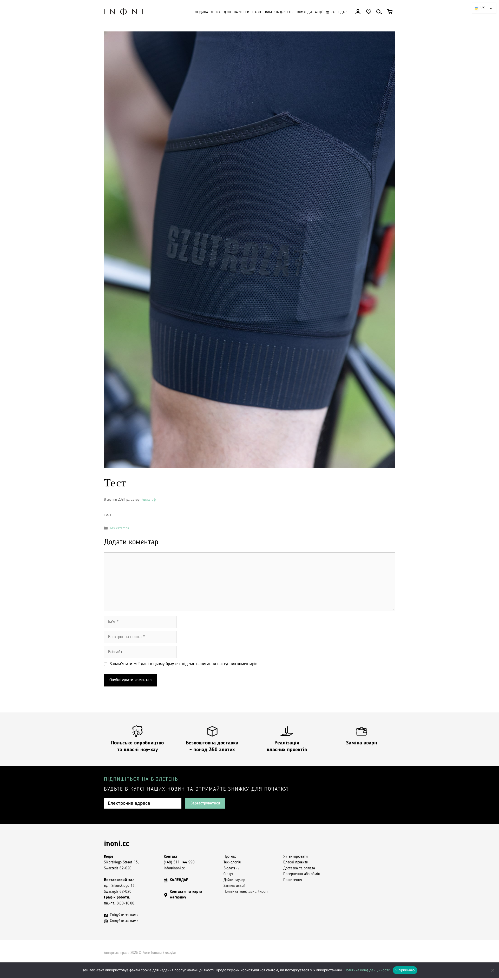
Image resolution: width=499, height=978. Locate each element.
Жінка (216, 12)
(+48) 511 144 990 (179, 862)
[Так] (492, 970)
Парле (257, 12)
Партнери (241, 12)
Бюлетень (231, 868)
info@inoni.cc (174, 868)
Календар (338, 12)
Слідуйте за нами (124, 915)
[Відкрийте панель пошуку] (379, 12)
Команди (304, 12)
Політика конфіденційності (246, 892)
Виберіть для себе (279, 12)
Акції (319, 12)
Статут (228, 874)
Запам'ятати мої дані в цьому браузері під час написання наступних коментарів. (184, 664)
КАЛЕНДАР (179, 880)
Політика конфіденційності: (367, 970)
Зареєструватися (205, 803)
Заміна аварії (361, 743)
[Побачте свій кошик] (390, 12)
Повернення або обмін (301, 874)
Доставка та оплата (299, 868)
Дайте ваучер (234, 880)
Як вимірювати (295, 857)
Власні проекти (295, 862)
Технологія (232, 862)
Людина (201, 12)
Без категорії (119, 528)
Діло (227, 12)
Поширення (292, 880)
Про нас (230, 857)
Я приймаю (405, 970)
